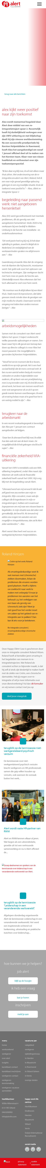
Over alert (6, 1058)
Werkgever (6, 1053)
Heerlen (28, 1115)
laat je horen (23, 997)
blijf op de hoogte (23, 980)
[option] (23, 597)
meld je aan (23, 1014)
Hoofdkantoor (31, 1106)
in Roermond (30, 1067)
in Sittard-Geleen (32, 1071)
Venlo (27, 1128)
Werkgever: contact (10, 1075)
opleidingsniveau (32, 1053)
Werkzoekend (8, 1049)
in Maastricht (30, 1062)
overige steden (31, 1080)
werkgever (29, 1049)
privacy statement (22, 1163)
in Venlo (28, 1075)
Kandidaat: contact (10, 1067)
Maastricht (29, 1119)
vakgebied (29, 1045)
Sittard (28, 1124)
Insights (5, 1062)
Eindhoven (29, 1111)
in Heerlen (29, 1058)
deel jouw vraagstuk (16, 696)
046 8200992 (7, 1112)
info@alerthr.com (9, 1116)
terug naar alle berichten (14, 94)
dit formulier (37, 683)
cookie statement (35, 1163)
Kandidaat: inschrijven (11, 1071)
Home (4, 1045)
